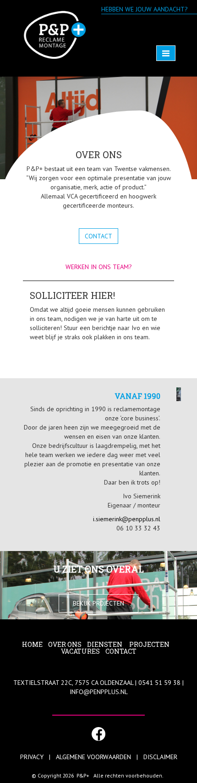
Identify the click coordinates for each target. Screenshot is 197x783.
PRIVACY (32, 757)
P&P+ (83, 775)
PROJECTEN (150, 644)
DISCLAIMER (160, 757)
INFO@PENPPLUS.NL (99, 692)
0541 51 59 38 (159, 682)
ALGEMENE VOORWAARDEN (93, 757)
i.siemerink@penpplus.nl (126, 519)
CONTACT (121, 651)
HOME (32, 644)
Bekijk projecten (98, 603)
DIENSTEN (105, 644)
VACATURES (80, 651)
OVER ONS (65, 644)
